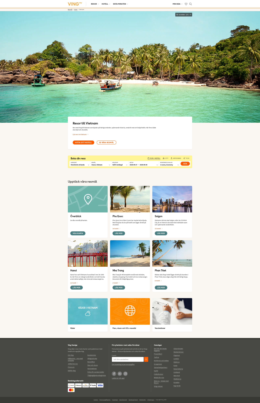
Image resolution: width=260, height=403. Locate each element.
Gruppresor (158, 364)
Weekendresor (179, 352)
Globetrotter (142, 399)
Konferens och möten (161, 361)
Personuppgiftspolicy (104, 399)
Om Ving (71, 355)
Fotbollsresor (158, 374)
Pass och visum (92, 365)
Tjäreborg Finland (133, 399)
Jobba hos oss (73, 364)
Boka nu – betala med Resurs (161, 382)
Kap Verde (177, 386)
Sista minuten (178, 349)
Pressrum (71, 367)
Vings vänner (158, 386)
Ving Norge (115, 399)
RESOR (94, 4)
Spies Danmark (123, 399)
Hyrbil (156, 371)
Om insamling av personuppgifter (123, 364)
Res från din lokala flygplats (160, 350)
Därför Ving (72, 371)
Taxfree (156, 357)
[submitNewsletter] (146, 359)
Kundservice (91, 355)
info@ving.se (150, 399)
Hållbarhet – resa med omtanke (75, 359)
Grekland (177, 372)
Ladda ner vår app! (118, 378)
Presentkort (158, 354)
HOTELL (105, 4)
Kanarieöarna (178, 369)
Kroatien (176, 382)
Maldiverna (177, 379)
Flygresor (177, 355)
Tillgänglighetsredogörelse (96, 375)
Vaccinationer (92, 368)
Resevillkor (91, 362)
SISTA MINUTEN (119, 4)
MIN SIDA (176, 4)
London (176, 359)
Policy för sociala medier (95, 372)
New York (177, 376)
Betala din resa (159, 377)
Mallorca (176, 362)
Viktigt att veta (92, 358)
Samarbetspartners (160, 367)
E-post (114, 355)
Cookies (96, 399)
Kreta (175, 365)
